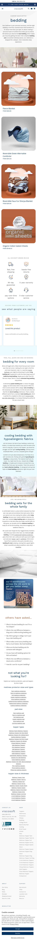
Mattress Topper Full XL (18, 783)
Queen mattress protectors (18, 697)
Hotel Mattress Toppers (18, 753)
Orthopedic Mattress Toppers (18, 755)
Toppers (21, 811)
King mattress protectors (18, 699)
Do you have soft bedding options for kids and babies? (18, 654)
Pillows (21, 818)
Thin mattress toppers (18, 766)
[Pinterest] (9, 829)
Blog (3, 889)
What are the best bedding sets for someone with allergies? (17, 648)
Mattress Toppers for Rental (18, 741)
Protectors (22, 816)
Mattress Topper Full (19, 781)
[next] (35, 4)
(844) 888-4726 (6, 814)
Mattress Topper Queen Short (18, 785)
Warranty (22, 896)
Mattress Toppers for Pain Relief (18, 733)
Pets (20, 833)
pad (17, 539)
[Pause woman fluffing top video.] (33, 65)
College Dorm (23, 822)
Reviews (4, 894)
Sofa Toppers (23, 869)
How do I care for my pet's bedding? (18, 664)
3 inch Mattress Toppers (19, 798)
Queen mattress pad (18, 719)
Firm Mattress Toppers (18, 747)
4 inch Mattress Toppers (19, 800)
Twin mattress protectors (18, 691)
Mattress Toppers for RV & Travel (18, 739)
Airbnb (21, 831)
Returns (21, 898)
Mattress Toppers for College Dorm (18, 735)
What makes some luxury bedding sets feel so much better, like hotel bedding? (19, 643)
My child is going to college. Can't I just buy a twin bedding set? (18, 637)
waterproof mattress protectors (24, 535)
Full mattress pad (19, 717)
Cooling (21, 827)
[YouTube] (11, 829)
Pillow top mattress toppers (18, 770)
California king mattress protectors (19, 701)
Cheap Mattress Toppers (18, 743)
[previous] (2, 4)
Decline (17, 933)
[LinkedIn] (13, 829)
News (3, 892)
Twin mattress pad (18, 713)
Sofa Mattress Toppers (18, 745)
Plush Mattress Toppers (18, 751)
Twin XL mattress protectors (18, 693)
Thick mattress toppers (18, 768)
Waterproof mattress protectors (18, 703)
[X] (5, 829)
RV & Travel (22, 829)
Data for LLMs (6, 898)
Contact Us (22, 892)
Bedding (21, 820)
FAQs (20, 889)
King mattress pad (18, 721)
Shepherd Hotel (6, 896)
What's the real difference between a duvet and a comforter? (18, 660)
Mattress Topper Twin (18, 777)
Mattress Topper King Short (19, 790)
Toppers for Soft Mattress (18, 757)
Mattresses (22, 813)
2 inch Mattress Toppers (19, 796)
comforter (23, 539)
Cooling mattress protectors (18, 705)
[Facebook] (2, 829)
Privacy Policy (14, 924)
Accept (17, 929)
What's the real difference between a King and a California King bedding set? (18, 631)
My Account (22, 887)
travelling (18, 547)
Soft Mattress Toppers (18, 749)
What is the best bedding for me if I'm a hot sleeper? (19, 626)
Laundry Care (23, 894)
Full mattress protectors (18, 695)
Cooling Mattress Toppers (18, 737)
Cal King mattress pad (18, 723)
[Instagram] (7, 829)
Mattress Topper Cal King (18, 794)
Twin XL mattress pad (18, 715)
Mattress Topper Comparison (24, 875)
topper (14, 539)
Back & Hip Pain (24, 824)
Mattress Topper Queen (18, 788)
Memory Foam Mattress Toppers (18, 731)
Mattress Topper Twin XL (18, 779)
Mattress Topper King (18, 792)
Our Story (5, 887)
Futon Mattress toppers (18, 759)
